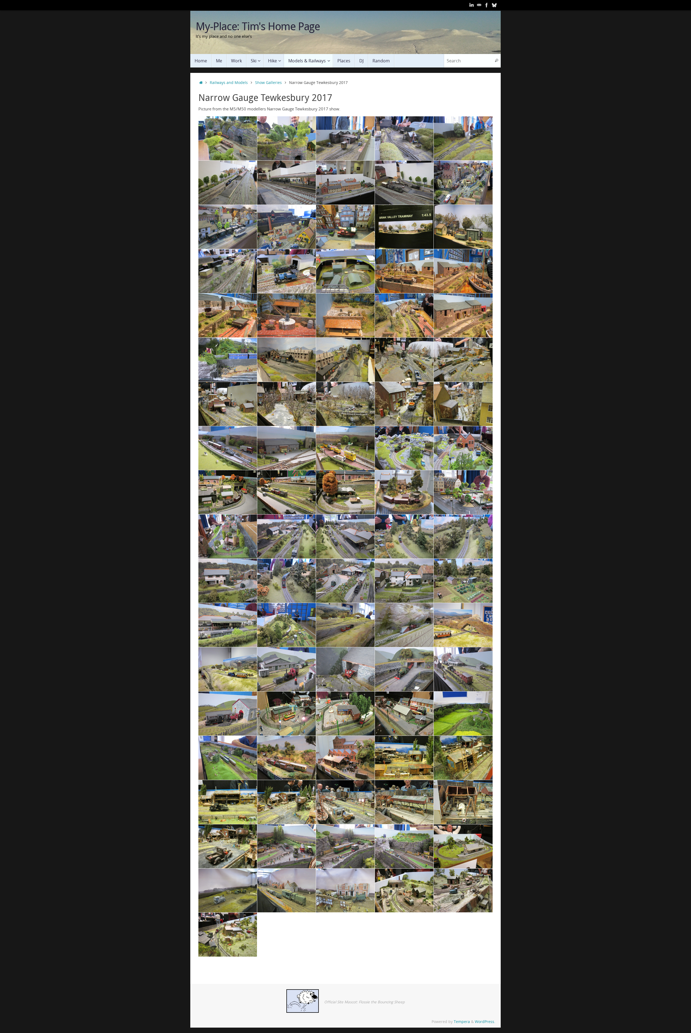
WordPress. (485, 1021)
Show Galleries (268, 82)
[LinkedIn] (471, 5)
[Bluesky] (494, 5)
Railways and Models (229, 82)
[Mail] (479, 5)
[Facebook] (486, 5)
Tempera (462, 1021)
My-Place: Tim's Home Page (258, 26)
